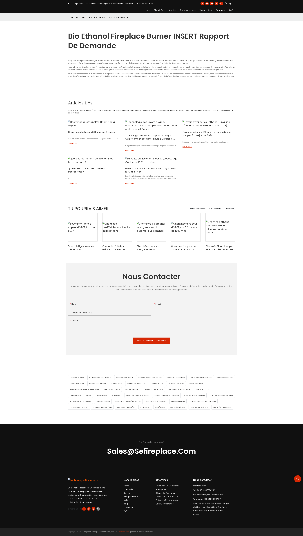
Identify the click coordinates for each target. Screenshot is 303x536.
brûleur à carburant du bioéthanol (166, 395)
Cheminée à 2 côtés (77, 378)
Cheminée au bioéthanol (199, 407)
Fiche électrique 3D (178, 401)
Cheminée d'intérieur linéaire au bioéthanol (113, 248)
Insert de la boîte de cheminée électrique (84, 389)
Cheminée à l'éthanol (177, 407)
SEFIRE (70, 17)
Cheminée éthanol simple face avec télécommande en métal (219, 248)
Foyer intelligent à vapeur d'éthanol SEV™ (81, 248)
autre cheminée (216, 208)
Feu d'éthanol (160, 407)
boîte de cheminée (131, 389)
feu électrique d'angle (176, 383)
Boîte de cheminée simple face (201, 378)
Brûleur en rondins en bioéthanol (221, 395)
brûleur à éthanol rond (203, 389)
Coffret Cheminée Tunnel (136, 383)
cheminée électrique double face (150, 378)
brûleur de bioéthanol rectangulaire (108, 395)
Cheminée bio (145, 407)
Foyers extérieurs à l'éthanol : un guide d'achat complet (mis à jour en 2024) (207, 134)
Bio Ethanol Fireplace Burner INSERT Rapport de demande (102, 17)
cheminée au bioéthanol (222, 407)
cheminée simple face (225, 378)
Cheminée (229, 208)
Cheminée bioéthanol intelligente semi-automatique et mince (148, 248)
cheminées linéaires (77, 383)
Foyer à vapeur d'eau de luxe (156, 401)
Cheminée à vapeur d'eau (126, 407)
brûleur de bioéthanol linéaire (80, 395)
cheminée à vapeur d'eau (102, 407)
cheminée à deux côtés (124, 378)
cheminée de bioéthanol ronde (179, 389)
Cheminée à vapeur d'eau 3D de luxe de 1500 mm (184, 248)
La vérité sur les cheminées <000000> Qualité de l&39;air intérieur (150, 170)
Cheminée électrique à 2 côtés (100, 378)
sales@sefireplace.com (212, 494)
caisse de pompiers (196, 383)
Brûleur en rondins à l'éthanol (194, 395)
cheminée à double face (176, 378)
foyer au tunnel (116, 383)
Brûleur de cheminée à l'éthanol (137, 395)
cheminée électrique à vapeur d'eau (203, 401)
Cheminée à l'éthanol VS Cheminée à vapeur (91, 132)
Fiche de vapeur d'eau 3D (79, 407)
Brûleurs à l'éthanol (103, 401)
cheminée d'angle (156, 383)
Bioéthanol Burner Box (112, 389)
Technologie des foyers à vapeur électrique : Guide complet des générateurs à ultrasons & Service (149, 137)
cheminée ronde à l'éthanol (153, 389)
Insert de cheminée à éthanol (80, 401)
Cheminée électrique (198, 208)
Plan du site (124, 532)
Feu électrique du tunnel (98, 383)
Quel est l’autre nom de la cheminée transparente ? (87, 170)
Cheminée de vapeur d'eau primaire (128, 401)
